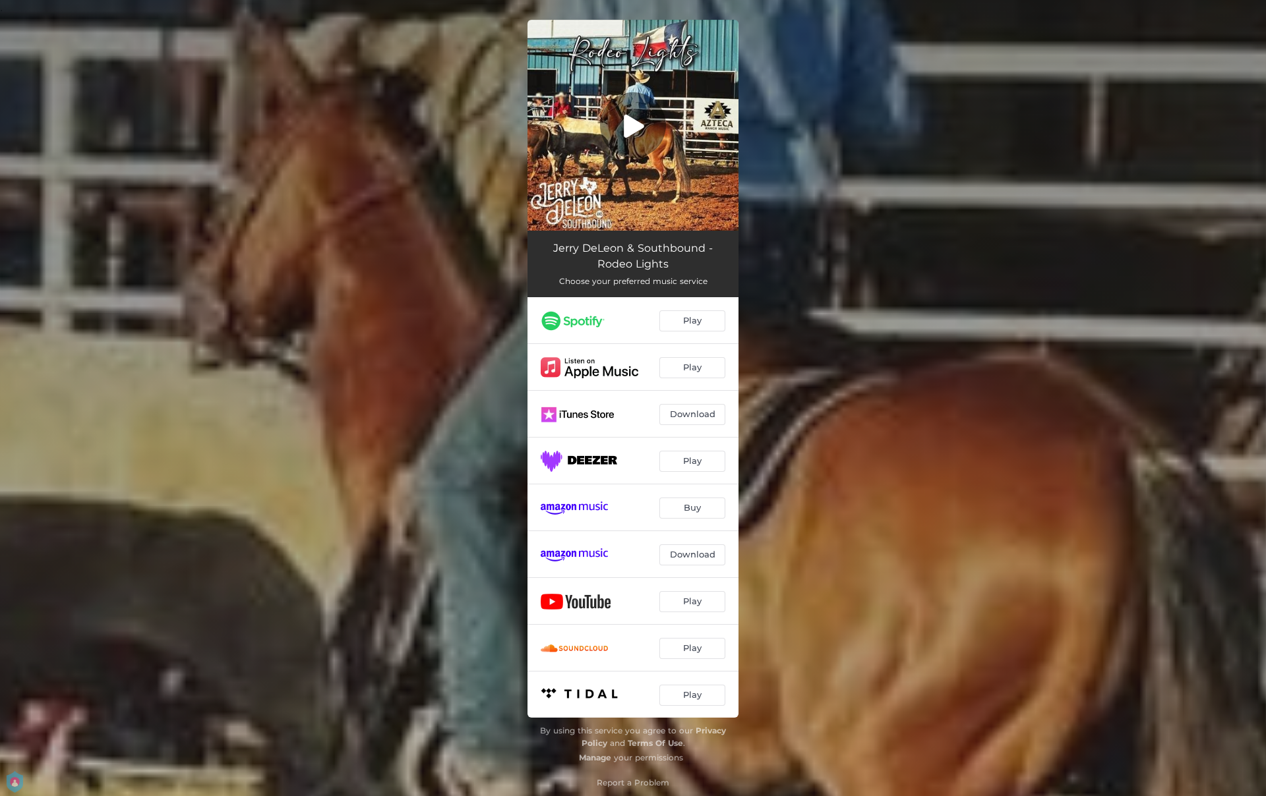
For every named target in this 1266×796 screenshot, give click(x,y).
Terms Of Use (655, 743)
